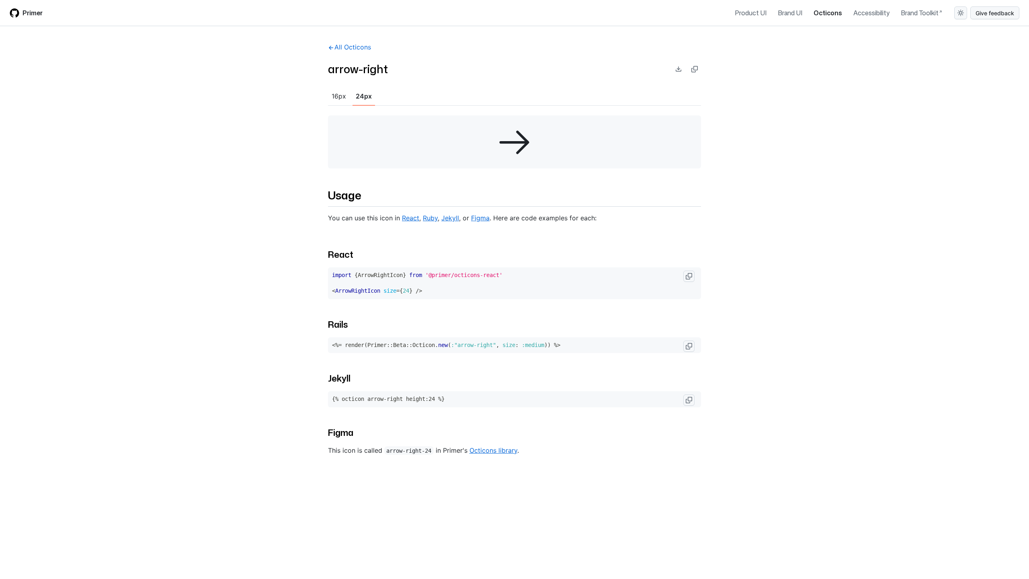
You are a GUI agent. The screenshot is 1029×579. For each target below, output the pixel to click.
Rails (338, 324)
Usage (344, 195)
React (410, 218)
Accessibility (871, 12)
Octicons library (493, 450)
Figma (480, 218)
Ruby (430, 218)
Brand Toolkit (920, 12)
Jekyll (450, 218)
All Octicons (352, 47)
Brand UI (790, 12)
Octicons (828, 12)
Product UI (751, 12)
